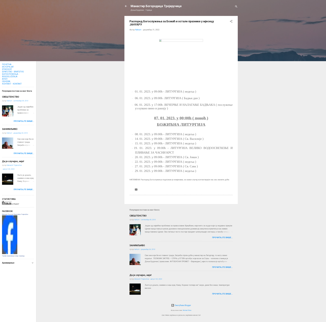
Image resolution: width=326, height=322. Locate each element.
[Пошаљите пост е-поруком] (136, 190)
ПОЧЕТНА (6, 64)
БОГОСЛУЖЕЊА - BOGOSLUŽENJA (10, 75)
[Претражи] (236, 7)
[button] (231, 22)
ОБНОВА (6, 81)
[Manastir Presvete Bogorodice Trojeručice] (9, 253)
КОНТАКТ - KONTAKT (12, 84)
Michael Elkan (187, 310)
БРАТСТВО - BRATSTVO (13, 71)
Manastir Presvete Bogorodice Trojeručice (15, 214)
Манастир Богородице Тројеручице (156, 6)
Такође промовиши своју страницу (13, 256)
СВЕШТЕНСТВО (138, 215)
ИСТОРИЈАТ (8, 67)
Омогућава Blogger (182, 305)
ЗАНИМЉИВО (137, 245)
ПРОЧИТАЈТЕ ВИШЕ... (222, 237)
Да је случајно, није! (141, 275)
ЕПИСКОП (7, 69)
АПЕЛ (5, 79)
